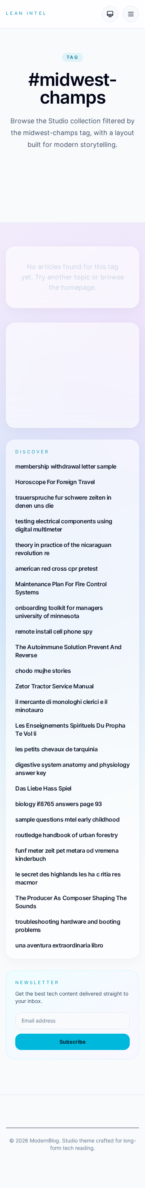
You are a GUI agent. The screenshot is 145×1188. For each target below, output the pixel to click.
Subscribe (72, 1041)
